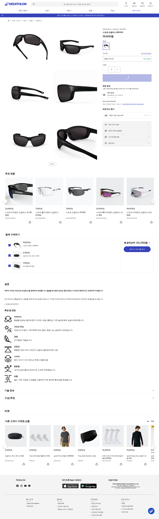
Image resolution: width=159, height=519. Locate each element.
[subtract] (105, 69)
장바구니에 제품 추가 (137, 249)
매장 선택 (147, 115)
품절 (130, 78)
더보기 (52, 164)
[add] (117, 69)
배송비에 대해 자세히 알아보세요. (133, 104)
